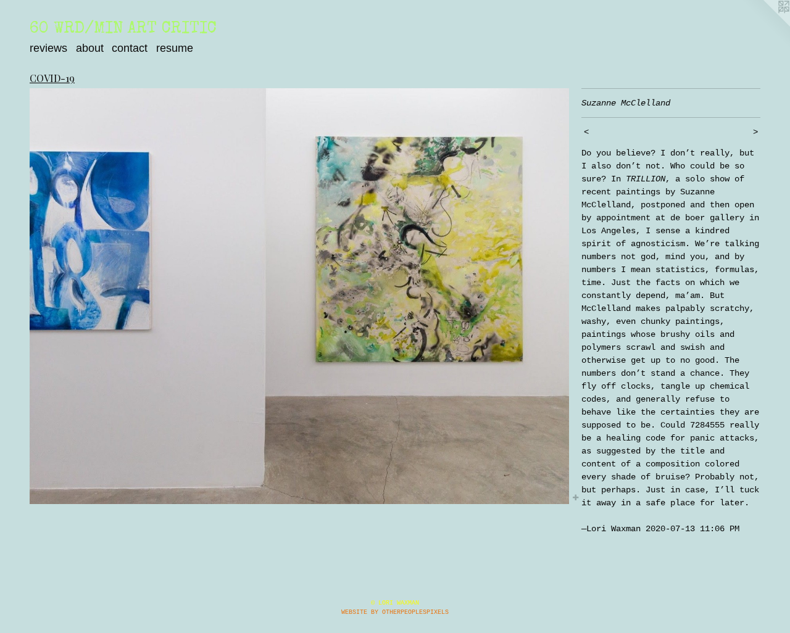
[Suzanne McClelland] (299, 296)
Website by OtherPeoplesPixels (395, 612)
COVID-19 (52, 78)
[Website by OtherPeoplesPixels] (765, 24)
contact (130, 48)
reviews (48, 48)
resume (174, 48)
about (90, 48)
